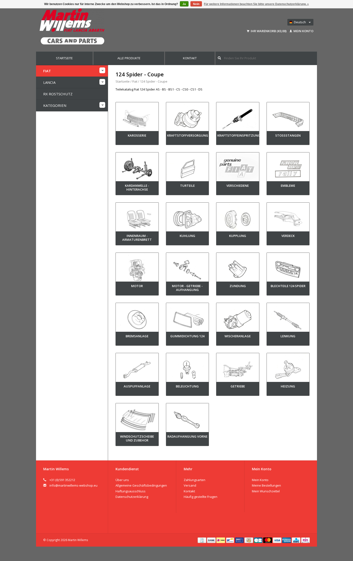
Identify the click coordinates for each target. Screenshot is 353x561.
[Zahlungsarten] (202, 540)
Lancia (49, 82)
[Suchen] (219, 58)
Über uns (122, 480)
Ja (184, 4)
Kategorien (54, 105)
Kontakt (190, 58)
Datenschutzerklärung (132, 497)
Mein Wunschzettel (266, 491)
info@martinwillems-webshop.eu (73, 485)
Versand (190, 485)
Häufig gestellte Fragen (200, 497)
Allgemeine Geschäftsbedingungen (141, 485)
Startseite (64, 58)
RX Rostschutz (58, 93)
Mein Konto (303, 31)
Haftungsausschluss (131, 491)
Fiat (47, 70)
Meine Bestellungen (266, 485)
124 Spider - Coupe (153, 81)
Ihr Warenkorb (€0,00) (268, 31)
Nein (196, 4)
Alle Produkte (128, 58)
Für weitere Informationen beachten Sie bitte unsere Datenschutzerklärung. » (256, 4)
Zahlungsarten (194, 480)
